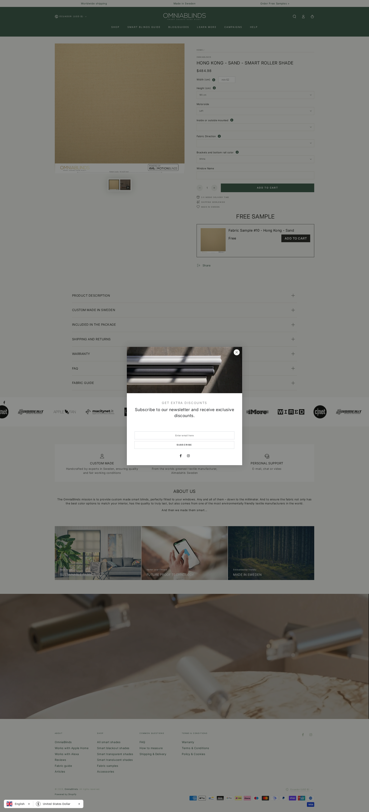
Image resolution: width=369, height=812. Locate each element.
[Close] (236, 352)
